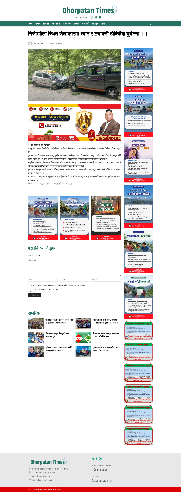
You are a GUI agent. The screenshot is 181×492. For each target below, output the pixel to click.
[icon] (30, 24)
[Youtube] (99, 17)
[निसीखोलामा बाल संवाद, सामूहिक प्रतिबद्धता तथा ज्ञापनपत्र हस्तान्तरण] (83, 323)
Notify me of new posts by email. (41, 292)
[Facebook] (91, 17)
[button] (150, 23)
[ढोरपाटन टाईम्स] (30, 44)
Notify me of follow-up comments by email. (44, 289)
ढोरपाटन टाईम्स (38, 43)
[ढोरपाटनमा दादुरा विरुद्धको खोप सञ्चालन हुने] (36, 337)
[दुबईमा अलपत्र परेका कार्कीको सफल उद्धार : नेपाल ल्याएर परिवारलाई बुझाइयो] (83, 351)
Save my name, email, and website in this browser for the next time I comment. (58, 285)
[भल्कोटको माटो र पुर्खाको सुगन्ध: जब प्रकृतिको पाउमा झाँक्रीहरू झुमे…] (36, 323)
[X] (95, 17)
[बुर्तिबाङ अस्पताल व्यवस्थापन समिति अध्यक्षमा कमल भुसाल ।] (36, 351)
